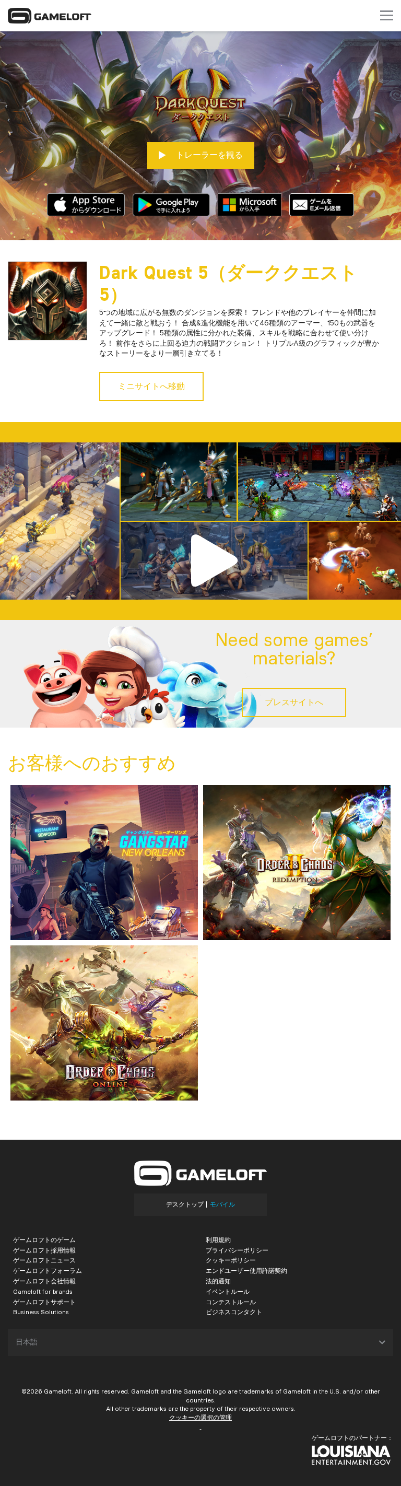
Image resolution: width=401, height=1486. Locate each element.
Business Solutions (41, 1312)
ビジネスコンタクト (234, 1312)
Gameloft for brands (43, 1291)
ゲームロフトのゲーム (44, 1240)
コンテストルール (231, 1302)
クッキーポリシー (231, 1260)
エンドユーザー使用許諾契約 (246, 1270)
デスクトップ (185, 1204)
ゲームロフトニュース (44, 1260)
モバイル (222, 1204)
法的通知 (218, 1281)
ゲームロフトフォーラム (47, 1270)
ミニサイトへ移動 (151, 386)
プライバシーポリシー (237, 1250)
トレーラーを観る (208, 155)
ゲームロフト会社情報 (44, 1281)
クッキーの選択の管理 (200, 1417)
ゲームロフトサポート (44, 1302)
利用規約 (218, 1240)
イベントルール (228, 1291)
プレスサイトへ (294, 702)
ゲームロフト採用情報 (44, 1250)
